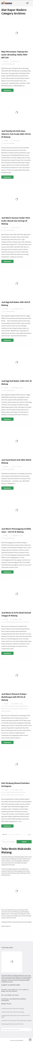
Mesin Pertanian (6, 711)
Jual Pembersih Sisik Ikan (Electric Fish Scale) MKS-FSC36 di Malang (16, 134)
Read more (7, 90)
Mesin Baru (18, 792)
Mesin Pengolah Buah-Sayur (19, 708)
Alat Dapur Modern (9, 64)
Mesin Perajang (19, 794)
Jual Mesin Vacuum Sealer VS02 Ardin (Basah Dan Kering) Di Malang (15, 220)
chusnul (5, 61)
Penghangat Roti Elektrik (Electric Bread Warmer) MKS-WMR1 (15, 1016)
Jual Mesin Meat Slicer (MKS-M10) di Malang (12, 1008)
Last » (29, 834)
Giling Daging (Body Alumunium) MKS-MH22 (12, 1024)
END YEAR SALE (19, 622)
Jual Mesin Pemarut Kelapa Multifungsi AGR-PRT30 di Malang (13, 697)
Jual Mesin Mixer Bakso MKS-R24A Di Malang (12, 1012)
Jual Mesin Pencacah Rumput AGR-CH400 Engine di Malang (16, 1020)
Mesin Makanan (19, 706)
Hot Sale (26, 622)
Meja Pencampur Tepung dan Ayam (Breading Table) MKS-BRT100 (14, 54)
